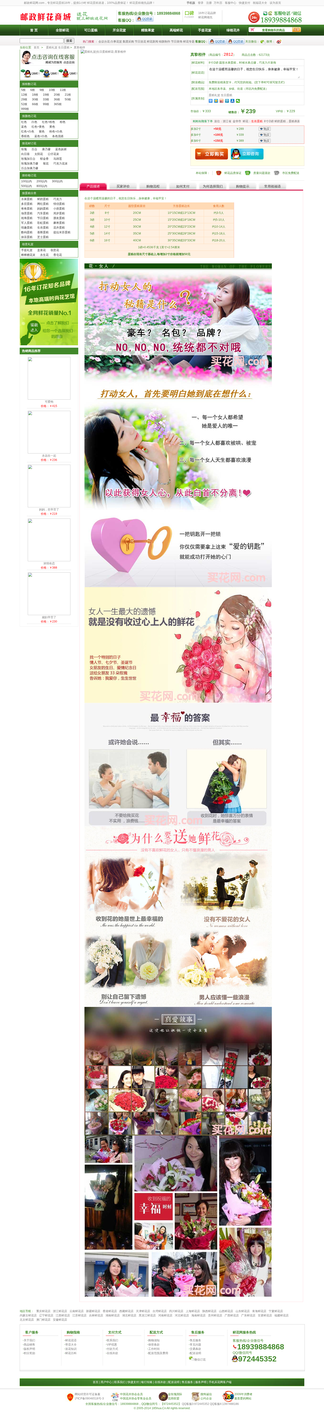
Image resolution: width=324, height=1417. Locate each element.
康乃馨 (46, 149)
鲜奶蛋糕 (43, 199)
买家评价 (123, 186)
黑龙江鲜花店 (147, 1315)
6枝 (32, 90)
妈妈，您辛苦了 (49, 509)
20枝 (57, 94)
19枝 (46, 94)
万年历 (218, 3)
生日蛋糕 (63, 47)
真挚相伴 (79, 47)
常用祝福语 (272, 186)
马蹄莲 (57, 158)
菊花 (46, 163)
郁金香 (44, 158)
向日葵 (25, 154)
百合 (34, 149)
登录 (201, 3)
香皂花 (57, 255)
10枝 (52, 90)
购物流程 (153, 186)
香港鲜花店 (110, 1311)
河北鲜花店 (182, 1315)
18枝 (35, 94)
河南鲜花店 (165, 1315)
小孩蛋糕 (59, 208)
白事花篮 (116, 41)
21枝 (68, 94)
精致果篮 (147, 30)
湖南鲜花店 (113, 1315)
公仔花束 (53, 154)
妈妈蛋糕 (43, 208)
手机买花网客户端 (220, 1382)
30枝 (35, 99)
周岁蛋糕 (59, 213)
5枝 (23, 90)
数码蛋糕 (26, 232)
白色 (34, 122)
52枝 (24, 104)
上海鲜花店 (193, 1311)
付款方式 (112, 1349)
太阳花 (38, 154)
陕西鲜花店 (209, 1311)
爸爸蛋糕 (26, 208)
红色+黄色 (38, 126)
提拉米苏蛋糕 (61, 232)
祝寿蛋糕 (26, 218)
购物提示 (242, 186)
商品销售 (29, 1344)
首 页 (34, 30)
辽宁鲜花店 (46, 1315)
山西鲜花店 (226, 1311)
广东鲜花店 (248, 1315)
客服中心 (230, 3)
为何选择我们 (213, 186)
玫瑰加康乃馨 (29, 163)
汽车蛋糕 (43, 213)
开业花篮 (119, 30)
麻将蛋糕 (59, 222)
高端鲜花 (176, 30)
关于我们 (29, 1340)
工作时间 (154, 1349)
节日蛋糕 (43, 218)
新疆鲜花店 (93, 1311)
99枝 (46, 104)
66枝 (35, 104)
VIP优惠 (112, 1344)
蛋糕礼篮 (51, 47)
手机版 (191, 3)
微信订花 (200, 1359)
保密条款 (154, 1344)
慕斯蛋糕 (43, 232)
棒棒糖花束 (28, 255)
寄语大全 (71, 1344)
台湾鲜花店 (160, 1311)
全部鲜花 (62, 30)
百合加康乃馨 (29, 168)
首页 (36, 47)
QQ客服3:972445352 (195, 1404)
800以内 (42, 186)
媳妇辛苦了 (49, 617)
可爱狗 (49, 401)
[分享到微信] (238, 101)
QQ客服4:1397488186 (224, 1404)
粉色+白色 (55, 131)
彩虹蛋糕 (43, 222)
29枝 (24, 99)
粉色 (62, 122)
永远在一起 (49, 455)
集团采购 (128, 41)
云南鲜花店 (76, 1311)
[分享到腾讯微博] (227, 101)
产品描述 (93, 186)
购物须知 (154, 1340)
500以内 (26, 186)
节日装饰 (176, 41)
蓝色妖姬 (61, 149)
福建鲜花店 (281, 1315)
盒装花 (41, 250)
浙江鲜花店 (60, 1311)
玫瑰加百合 (28, 158)
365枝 (58, 104)
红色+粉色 (48, 122)
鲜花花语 (71, 1340)
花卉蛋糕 (59, 227)
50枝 (68, 99)
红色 (24, 122)
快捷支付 (244, 3)
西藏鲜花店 (126, 1311)
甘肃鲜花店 (265, 1315)
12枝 (24, 94)
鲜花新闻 (152, 41)
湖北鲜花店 (129, 1315)
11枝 (63, 90)
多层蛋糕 (26, 204)
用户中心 (106, 1382)
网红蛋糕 (43, 204)
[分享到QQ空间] (216, 101)
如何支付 (183, 186)
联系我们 (112, 1340)
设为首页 (275, 3)
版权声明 (29, 1349)
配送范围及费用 (158, 1353)
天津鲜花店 (143, 1311)
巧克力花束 (60, 163)
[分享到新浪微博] (222, 101)
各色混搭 (58, 136)
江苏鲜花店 (79, 1315)
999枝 (25, 109)
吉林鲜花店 (96, 1315)
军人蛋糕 (26, 222)
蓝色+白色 (40, 136)
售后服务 (195, 1340)
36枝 (57, 99)
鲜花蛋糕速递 (95, 3)
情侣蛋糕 (59, 204)
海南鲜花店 (198, 1315)
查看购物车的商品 (273, 30)
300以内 (57, 181)
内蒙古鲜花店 (28, 1315)
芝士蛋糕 (43, 237)
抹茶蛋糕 (26, 237)
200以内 (42, 181)
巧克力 (57, 199)
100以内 (26, 181)
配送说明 (195, 1353)
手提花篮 (204, 30)
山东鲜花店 (243, 1311)
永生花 (44, 255)
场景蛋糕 (26, 213)
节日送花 (140, 41)
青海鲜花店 (259, 1311)
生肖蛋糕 (43, 227)
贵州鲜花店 (215, 1315)
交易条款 (195, 1349)
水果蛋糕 (26, 199)
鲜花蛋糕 (58, 3)
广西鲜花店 (232, 1315)
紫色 (42, 131)
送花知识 (71, 1349)
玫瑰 (24, 149)
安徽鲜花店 (60, 1319)
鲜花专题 (188, 41)
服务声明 (201, 1382)
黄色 (52, 126)
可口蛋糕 (90, 30)
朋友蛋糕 (59, 218)
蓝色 (24, 126)
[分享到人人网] (233, 101)
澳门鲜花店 (43, 1319)
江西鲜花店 (63, 1315)
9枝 (42, 90)
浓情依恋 (49, 563)
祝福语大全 (260, 3)
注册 (209, 3)
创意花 (55, 250)
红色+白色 (27, 131)
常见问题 (195, 1344)
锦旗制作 (164, 41)
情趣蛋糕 (26, 227)
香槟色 (25, 136)
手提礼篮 (26, 250)
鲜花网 (202, 17)
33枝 (46, 99)
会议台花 (104, 41)
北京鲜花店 (27, 1319)
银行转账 (147, 1382)
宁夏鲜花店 (276, 1311)
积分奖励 (29, 1353)
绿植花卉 (233, 30)
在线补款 (112, 1353)
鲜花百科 (71, 1353)
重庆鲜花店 (43, 1311)
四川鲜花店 (176, 1311)
